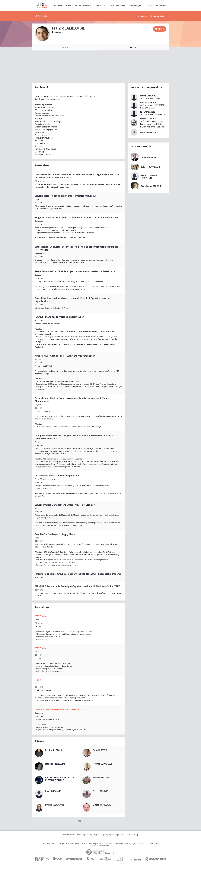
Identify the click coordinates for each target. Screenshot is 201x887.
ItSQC (38, 680)
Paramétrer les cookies (114, 844)
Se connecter (157, 16)
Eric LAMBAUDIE (147, 112)
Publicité (66, 844)
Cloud (149, 5)
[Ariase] (135, 858)
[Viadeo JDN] (120, 859)
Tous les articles (144, 844)
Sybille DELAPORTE (54, 804)
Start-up (100, 5)
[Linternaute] (74, 859)
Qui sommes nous (47, 844)
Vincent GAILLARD (102, 804)
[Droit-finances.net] (90, 859)
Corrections (155, 844)
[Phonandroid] (155, 859)
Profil (65, 47)
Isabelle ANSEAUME (55, 763)
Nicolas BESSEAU (101, 777)
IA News (58, 5)
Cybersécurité (117, 5)
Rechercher (43, 16)
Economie (161, 5)
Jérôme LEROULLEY (102, 763)
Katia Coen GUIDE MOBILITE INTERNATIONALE (59, 779)
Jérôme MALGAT (148, 157)
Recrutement (75, 844)
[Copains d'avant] (105, 859)
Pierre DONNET (101, 791)
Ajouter (161, 28)
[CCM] (57, 859)
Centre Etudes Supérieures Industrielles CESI (58, 709)
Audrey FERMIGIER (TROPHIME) (149, 176)
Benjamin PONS (53, 750)
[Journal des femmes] (42, 859)
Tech (68, 5)
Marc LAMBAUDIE (148, 102)
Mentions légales (131, 844)
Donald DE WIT (100, 750)
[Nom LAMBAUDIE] (134, 132)
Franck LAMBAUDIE (149, 95)
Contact (59, 844)
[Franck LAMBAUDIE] (42, 33)
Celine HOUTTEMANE (150, 167)
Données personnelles (96, 844)
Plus (78, 821)
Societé (84, 844)
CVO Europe (41, 616)
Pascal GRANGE (53, 791)
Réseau (133, 47)
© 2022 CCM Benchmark (100, 846)
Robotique (136, 5)
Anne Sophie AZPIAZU (151, 186)
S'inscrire (142, 16)
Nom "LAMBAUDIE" (149, 132)
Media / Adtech (83, 5)
